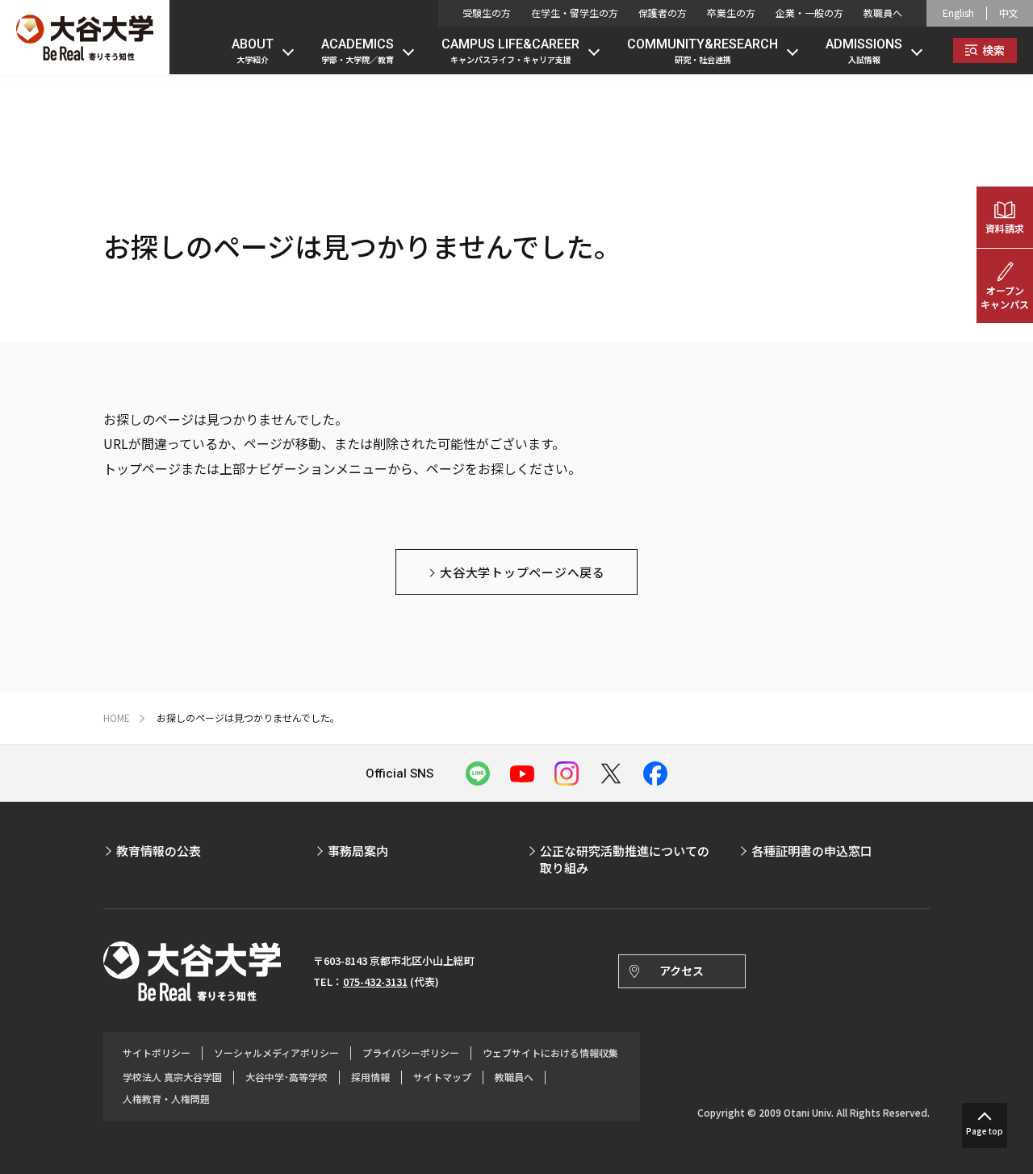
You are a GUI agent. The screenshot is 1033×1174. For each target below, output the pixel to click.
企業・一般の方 (809, 12)
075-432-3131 (375, 981)
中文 (1008, 12)
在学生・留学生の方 (574, 12)
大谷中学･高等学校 (286, 1077)
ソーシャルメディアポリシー (276, 1052)
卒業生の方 (731, 12)
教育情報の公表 (158, 850)
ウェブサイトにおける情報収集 (550, 1052)
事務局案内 (358, 850)
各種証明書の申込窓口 (811, 850)
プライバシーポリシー (410, 1052)
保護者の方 (662, 12)
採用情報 (370, 1077)
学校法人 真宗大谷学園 (172, 1077)
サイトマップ (442, 1077)
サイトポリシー (156, 1052)
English (958, 12)
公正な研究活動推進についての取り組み (624, 859)
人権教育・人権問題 (166, 1098)
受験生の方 (486, 12)
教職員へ (883, 12)
